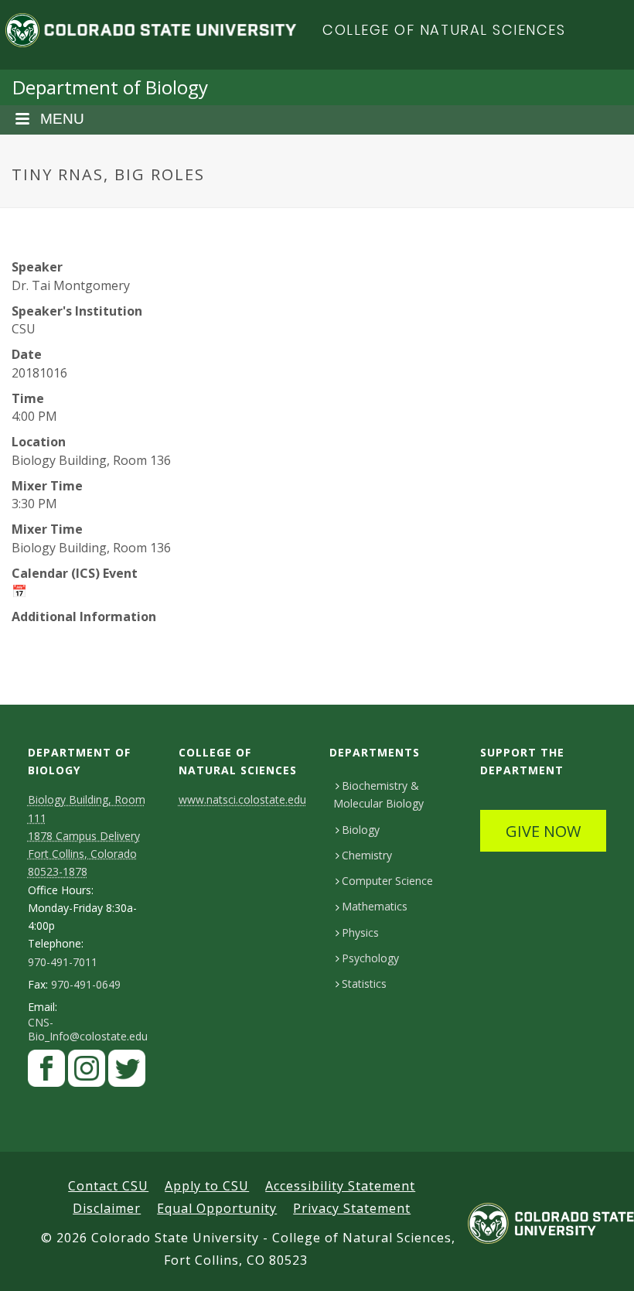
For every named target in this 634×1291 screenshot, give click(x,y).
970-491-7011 (62, 962)
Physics (360, 932)
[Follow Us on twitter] (126, 1071)
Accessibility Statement (340, 1185)
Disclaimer (107, 1208)
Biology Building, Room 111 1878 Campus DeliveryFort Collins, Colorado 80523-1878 (86, 835)
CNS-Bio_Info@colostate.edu (88, 1029)
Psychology (370, 958)
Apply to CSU (207, 1185)
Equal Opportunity (217, 1208)
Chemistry (367, 855)
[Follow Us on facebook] (46, 1071)
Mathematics (374, 906)
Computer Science (387, 880)
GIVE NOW (543, 831)
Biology (361, 829)
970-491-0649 (86, 985)
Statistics (364, 983)
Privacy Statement (352, 1208)
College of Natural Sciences (444, 30)
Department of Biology (110, 87)
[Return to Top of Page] (599, 1262)
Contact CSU (108, 1185)
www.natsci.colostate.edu (242, 799)
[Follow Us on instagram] (86, 1071)
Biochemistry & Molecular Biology (378, 794)
